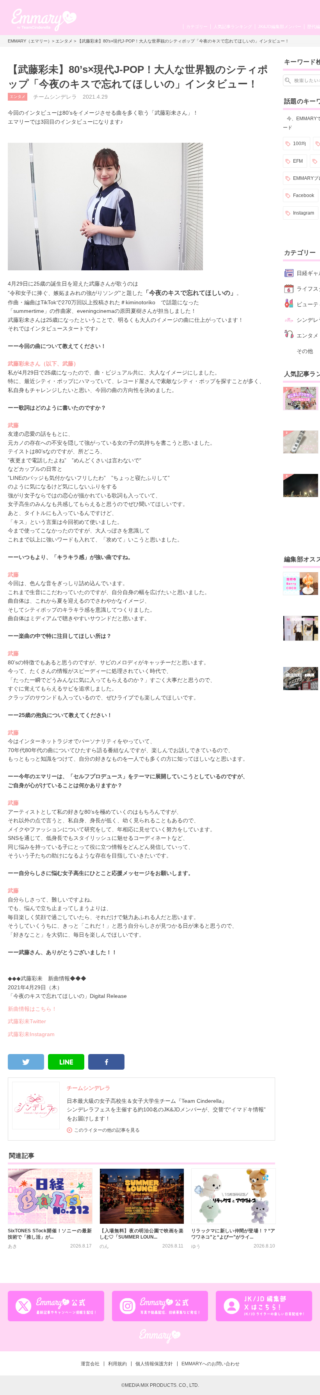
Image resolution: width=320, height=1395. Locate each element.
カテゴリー (197, 26)
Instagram (303, 213)
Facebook (303, 195)
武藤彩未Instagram (31, 1034)
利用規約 (117, 1364)
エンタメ (64, 41)
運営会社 (90, 1364)
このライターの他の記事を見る (107, 1130)
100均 (299, 143)
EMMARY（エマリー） (30, 41)
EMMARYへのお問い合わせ (210, 1364)
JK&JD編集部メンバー (279, 26)
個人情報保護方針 (154, 1364)
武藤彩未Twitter (27, 1021)
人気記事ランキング (232, 26)
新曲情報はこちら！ (32, 1009)
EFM (298, 161)
